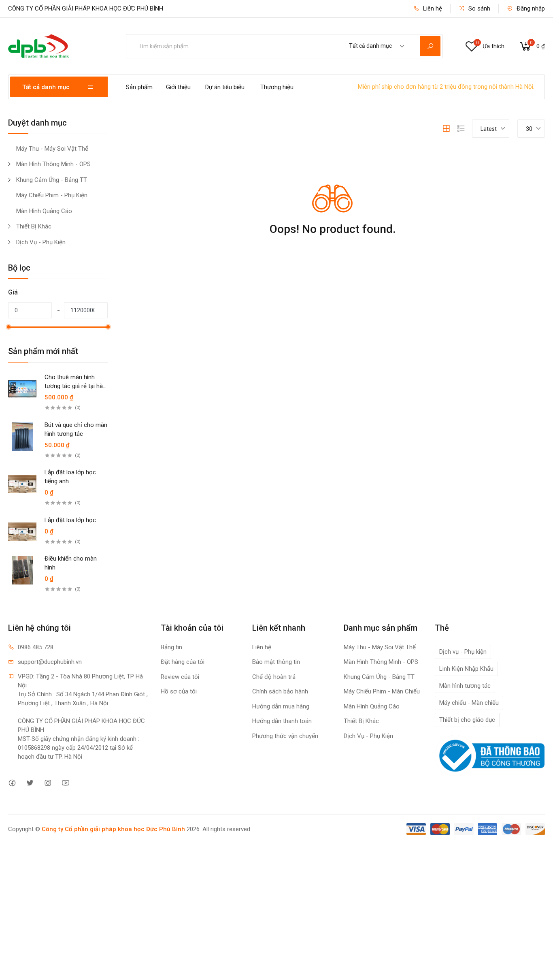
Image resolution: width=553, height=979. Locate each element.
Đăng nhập (530, 8)
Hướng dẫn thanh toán (282, 721)
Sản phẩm (139, 87)
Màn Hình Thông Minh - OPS (53, 164)
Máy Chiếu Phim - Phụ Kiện (51, 195)
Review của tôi (180, 676)
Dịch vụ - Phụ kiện (463, 651)
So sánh (478, 8)
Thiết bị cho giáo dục (467, 719)
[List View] (461, 128)
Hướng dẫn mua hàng (280, 706)
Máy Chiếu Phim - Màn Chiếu (382, 691)
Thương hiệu (277, 87)
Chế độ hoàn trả (274, 676)
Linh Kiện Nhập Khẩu (466, 668)
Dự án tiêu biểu (225, 87)
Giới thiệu (178, 87)
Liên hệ (431, 8)
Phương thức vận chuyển (285, 736)
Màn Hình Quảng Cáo (44, 211)
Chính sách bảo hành (280, 691)
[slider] (8, 327)
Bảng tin (171, 647)
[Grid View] (446, 128)
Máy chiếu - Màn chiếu (469, 702)
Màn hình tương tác (465, 685)
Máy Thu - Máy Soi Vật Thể (52, 148)
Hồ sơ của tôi (179, 691)
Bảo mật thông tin (276, 661)
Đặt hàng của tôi (182, 661)
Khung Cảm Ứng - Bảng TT (51, 179)
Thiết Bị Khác (33, 226)
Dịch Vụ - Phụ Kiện (41, 242)
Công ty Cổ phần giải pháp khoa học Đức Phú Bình (113, 829)
